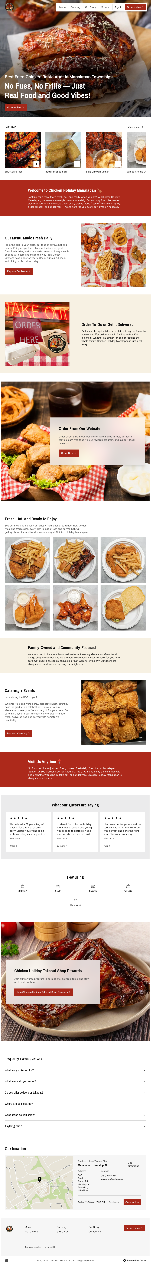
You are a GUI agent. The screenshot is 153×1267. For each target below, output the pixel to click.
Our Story (90, 7)
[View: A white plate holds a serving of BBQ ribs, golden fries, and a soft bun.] (75, 560)
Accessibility (51, 1247)
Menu (62, 7)
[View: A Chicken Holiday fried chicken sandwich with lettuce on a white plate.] (123, 608)
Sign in (118, 7)
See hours (114, 1202)
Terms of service (33, 1247)
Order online (132, 1202)
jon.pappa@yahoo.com (112, 1179)
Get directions (133, 1164)
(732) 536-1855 (109, 1175)
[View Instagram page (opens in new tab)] (6, 1260)
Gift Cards (62, 1231)
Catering (75, 7)
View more (15, 838)
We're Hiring (32, 1231)
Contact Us (94, 1231)
